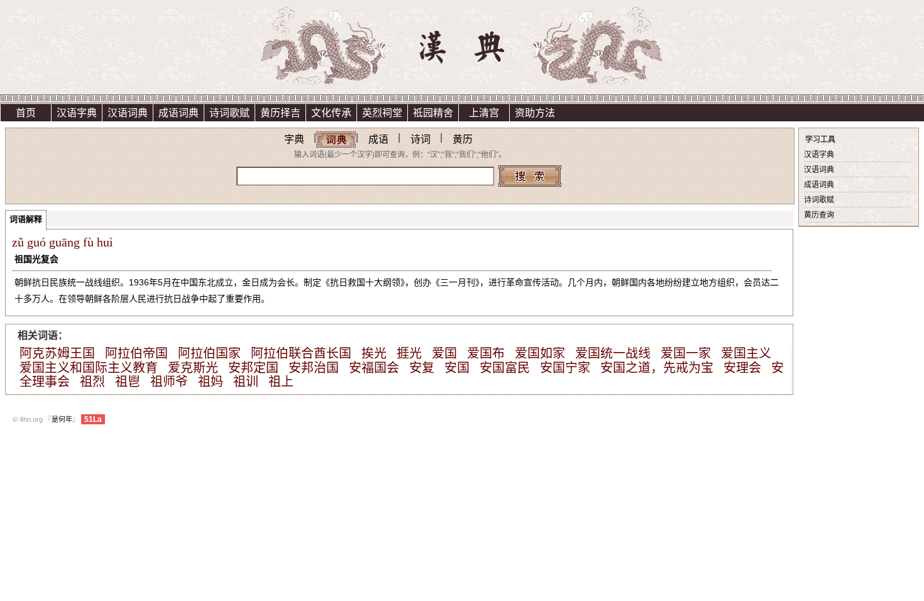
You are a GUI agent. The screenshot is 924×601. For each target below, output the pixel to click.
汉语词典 (127, 113)
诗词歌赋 (229, 113)
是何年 (62, 419)
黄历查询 (819, 215)
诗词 (420, 139)
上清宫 (484, 113)
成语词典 (178, 113)
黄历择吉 (280, 113)
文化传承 (331, 113)
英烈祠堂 (382, 113)
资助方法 (535, 113)
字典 (294, 139)
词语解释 (25, 219)
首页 (26, 113)
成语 (378, 139)
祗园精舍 (433, 113)
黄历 (463, 139)
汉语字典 (77, 113)
